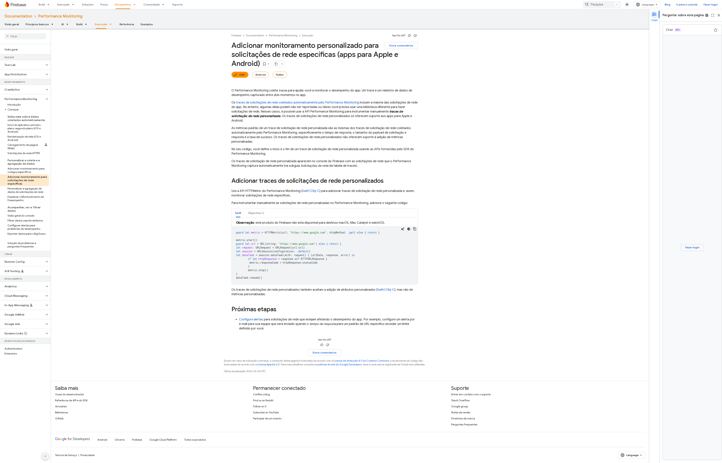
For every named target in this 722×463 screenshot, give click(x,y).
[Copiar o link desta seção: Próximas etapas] (280, 309)
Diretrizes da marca (463, 418)
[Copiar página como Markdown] (276, 64)
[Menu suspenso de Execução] (74, 4)
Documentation (18, 16)
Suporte (177, 4)
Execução (63, 4)
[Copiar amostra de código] (415, 229)
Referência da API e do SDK (71, 400)
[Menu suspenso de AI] (68, 24)
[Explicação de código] (403, 229)
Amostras (61, 406)
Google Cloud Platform (163, 439)
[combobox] (602, 4)
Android (260, 74)
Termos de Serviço (66, 455)
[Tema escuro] (409, 229)
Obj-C (315, 191)
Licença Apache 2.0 (268, 364)
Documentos (123, 4)
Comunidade (151, 4)
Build (42, 4)
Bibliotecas (61, 412)
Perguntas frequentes (464, 424)
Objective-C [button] (256, 213)
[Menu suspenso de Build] (49, 4)
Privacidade (87, 455)
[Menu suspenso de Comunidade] (164, 4)
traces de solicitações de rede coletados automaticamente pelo (297, 102)
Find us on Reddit (263, 400)
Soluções (88, 4)
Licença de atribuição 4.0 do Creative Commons (361, 360)
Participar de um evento (267, 418)
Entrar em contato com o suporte (471, 394)
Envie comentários (401, 45)
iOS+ (242, 74)
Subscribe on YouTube (266, 412)
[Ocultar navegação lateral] (45, 456)
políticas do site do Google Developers (340, 364)
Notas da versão (460, 412)
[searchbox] (25, 36)
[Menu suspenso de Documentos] (135, 4)
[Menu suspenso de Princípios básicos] (53, 24)
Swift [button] (238, 213)
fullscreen (713, 15)
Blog (667, 4)
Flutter (280, 74)
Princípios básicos (37, 24)
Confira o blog (261, 394)
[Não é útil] (415, 35)
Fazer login (710, 4)
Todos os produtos (195, 439)
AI (62, 24)
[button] (22, 64)
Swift (305, 191)
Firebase (236, 35)
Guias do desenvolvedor (69, 394)
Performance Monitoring (60, 16)
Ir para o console (687, 4)
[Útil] (409, 35)
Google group (459, 406)
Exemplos (147, 24)
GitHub (59, 418)
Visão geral (12, 24)
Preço (104, 4)
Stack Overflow (460, 400)
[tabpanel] (325, 252)
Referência (127, 24)
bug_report (707, 15)
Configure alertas (251, 319)
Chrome (119, 439)
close (719, 15)
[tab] (238, 212)
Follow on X (259, 406)
